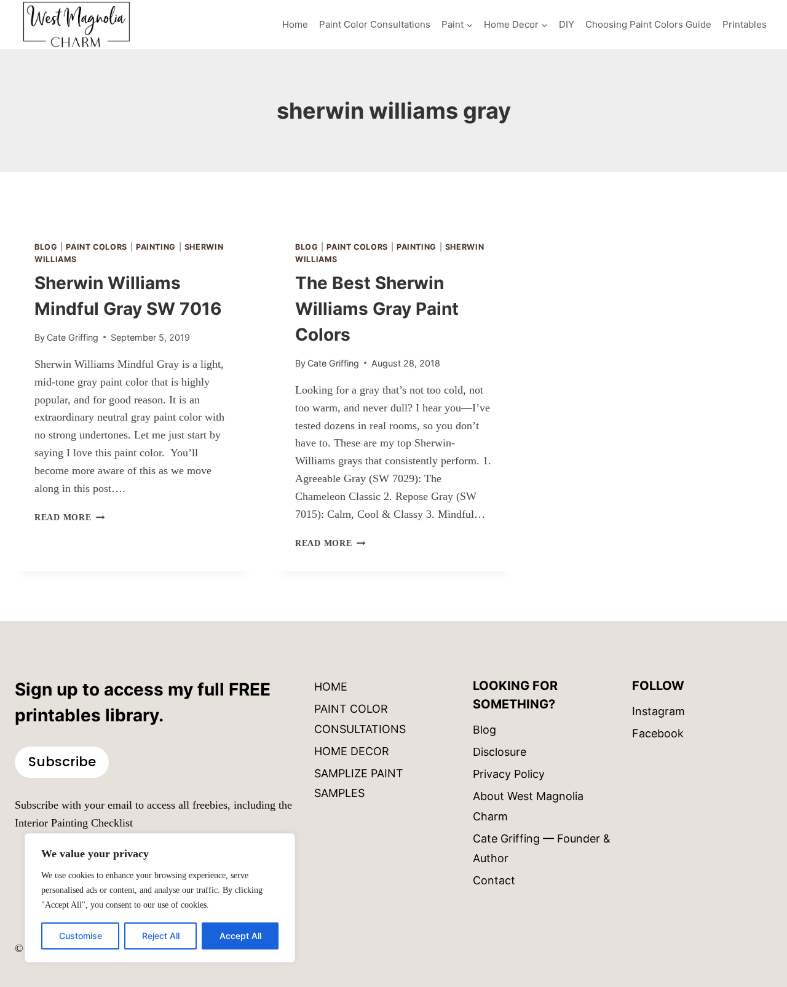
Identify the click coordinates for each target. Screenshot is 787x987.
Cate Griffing (72, 337)
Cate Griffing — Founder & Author (542, 848)
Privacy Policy (509, 773)
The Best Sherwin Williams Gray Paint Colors (377, 308)
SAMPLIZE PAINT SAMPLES (358, 783)
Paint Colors (96, 247)
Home (295, 24)
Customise (80, 935)
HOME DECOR (351, 751)
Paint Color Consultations (374, 24)
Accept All (240, 935)
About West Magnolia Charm (528, 806)
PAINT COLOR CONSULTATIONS (360, 718)
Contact (494, 880)
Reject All (161, 935)
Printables (744, 24)
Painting (156, 247)
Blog (46, 247)
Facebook (658, 733)
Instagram (658, 711)
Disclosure (499, 751)
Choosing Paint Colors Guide (648, 24)
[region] (160, 897)
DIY (566, 24)
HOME (330, 686)
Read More (69, 517)
